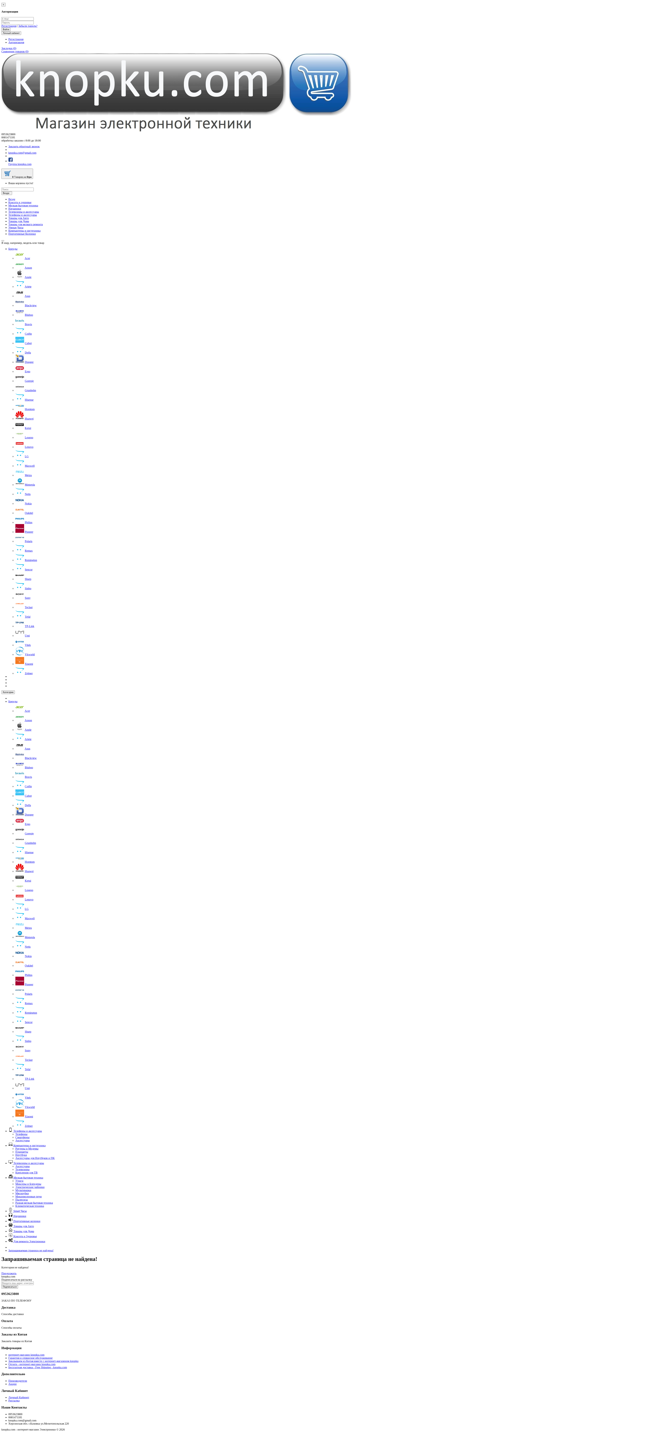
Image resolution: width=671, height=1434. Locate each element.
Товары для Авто (18, 218)
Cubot (28, 343)
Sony (28, 597)
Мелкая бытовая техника (23, 205)
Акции (12, 1383)
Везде (11, 199)
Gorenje (29, 380)
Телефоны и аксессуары (22, 214)
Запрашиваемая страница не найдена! (30, 1250)
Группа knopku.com (19, 164)
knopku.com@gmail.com (22, 152)
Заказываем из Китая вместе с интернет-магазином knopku (43, 1361)
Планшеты (21, 1151)
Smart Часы (20, 1211)
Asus (27, 296)
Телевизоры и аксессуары (23, 211)
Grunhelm (30, 390)
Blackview (31, 305)
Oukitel (29, 512)
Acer (27, 258)
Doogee (29, 362)
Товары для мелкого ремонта (25, 224)
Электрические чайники (30, 1187)
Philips (28, 522)
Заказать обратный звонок (24, 146)
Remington (31, 560)
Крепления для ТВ (26, 1172)
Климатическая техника (29, 1205)
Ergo (27, 371)
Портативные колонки (26, 1221)
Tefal (27, 616)
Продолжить (8, 1273)
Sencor (29, 569)
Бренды (12, 248)
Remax (29, 550)
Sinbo (28, 588)
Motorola (30, 484)
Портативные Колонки (22, 233)
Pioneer (29, 531)
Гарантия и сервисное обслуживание (30, 1357)
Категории (8, 692)
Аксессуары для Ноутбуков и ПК (35, 1158)
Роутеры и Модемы (26, 1148)
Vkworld (30, 654)
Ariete (28, 286)
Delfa (28, 352)
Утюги (19, 1180)
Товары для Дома (18, 221)
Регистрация (8, 25)
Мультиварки (23, 1190)
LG (27, 456)
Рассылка (14, 1400)
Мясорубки (22, 1193)
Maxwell (30, 465)
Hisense (29, 399)
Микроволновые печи (28, 1196)
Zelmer (29, 673)
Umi (27, 635)
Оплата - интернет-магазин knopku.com (31, 1364)
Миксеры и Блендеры (28, 1183)
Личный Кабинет (18, 1397)
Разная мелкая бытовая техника (34, 1202)
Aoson (28, 267)
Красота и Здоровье (25, 1236)
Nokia (28, 503)
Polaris (28, 541)
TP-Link (29, 626)
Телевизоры (22, 1169)
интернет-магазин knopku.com (26, 1354)
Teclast (29, 607)
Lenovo (29, 446)
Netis (28, 494)
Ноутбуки (21, 1154)
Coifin (28, 333)
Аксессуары (22, 1140)
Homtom (30, 409)
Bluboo (29, 314)
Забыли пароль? (27, 25)
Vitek (28, 645)
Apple (28, 277)
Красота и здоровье (19, 202)
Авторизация (16, 42)
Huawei (29, 418)
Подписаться (10, 1287)
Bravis (28, 324)
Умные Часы (15, 227)
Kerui (28, 428)
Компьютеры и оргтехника (24, 230)
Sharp (28, 579)
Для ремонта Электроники (29, 1241)
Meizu (28, 475)
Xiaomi (29, 663)
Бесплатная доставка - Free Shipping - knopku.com (37, 1367)
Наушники (14, 208)
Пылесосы (21, 1199)
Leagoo (29, 437)
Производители (17, 1380)
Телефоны (21, 1134)
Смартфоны (22, 1137)
